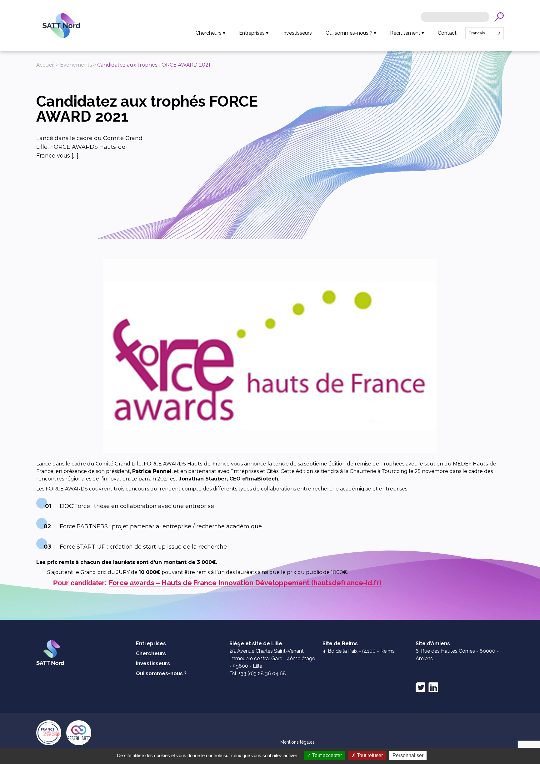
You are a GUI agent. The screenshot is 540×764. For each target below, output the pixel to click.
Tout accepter (326, 755)
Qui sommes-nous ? (349, 33)
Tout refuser (369, 755)
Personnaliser (407, 755)
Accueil (45, 65)
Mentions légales (297, 742)
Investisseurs (297, 33)
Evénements (76, 65)
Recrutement (405, 33)
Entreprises (252, 33)
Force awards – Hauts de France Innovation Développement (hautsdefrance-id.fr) (245, 583)
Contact (447, 33)
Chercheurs (209, 33)
